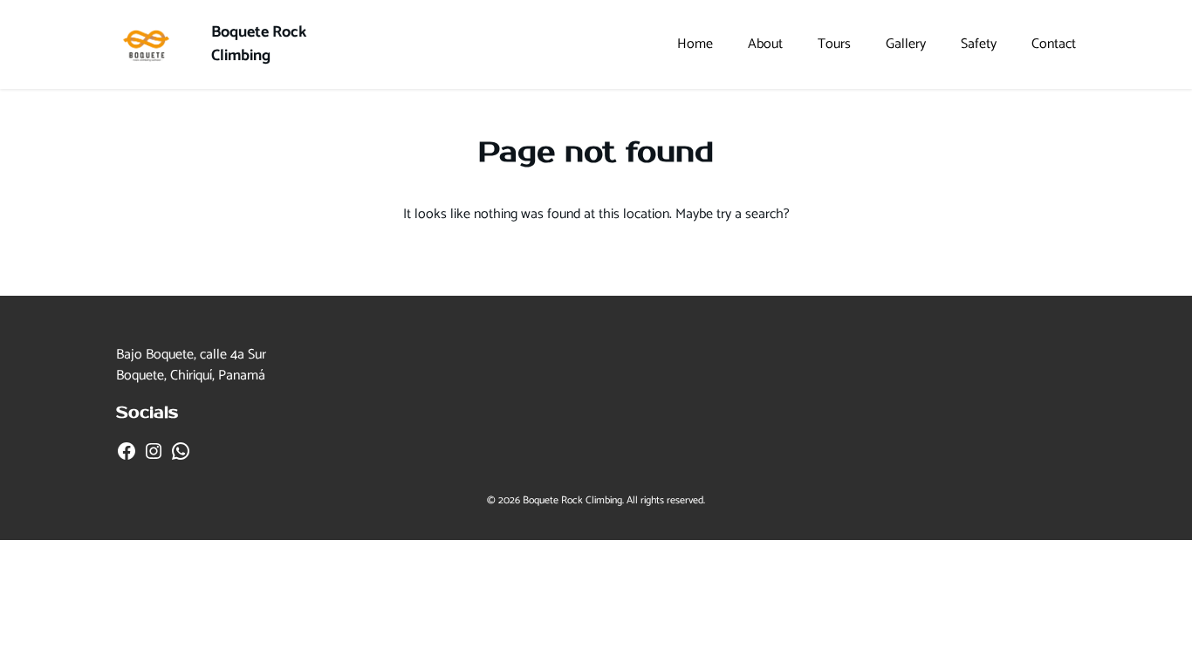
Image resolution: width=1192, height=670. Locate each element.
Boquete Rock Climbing (258, 44)
